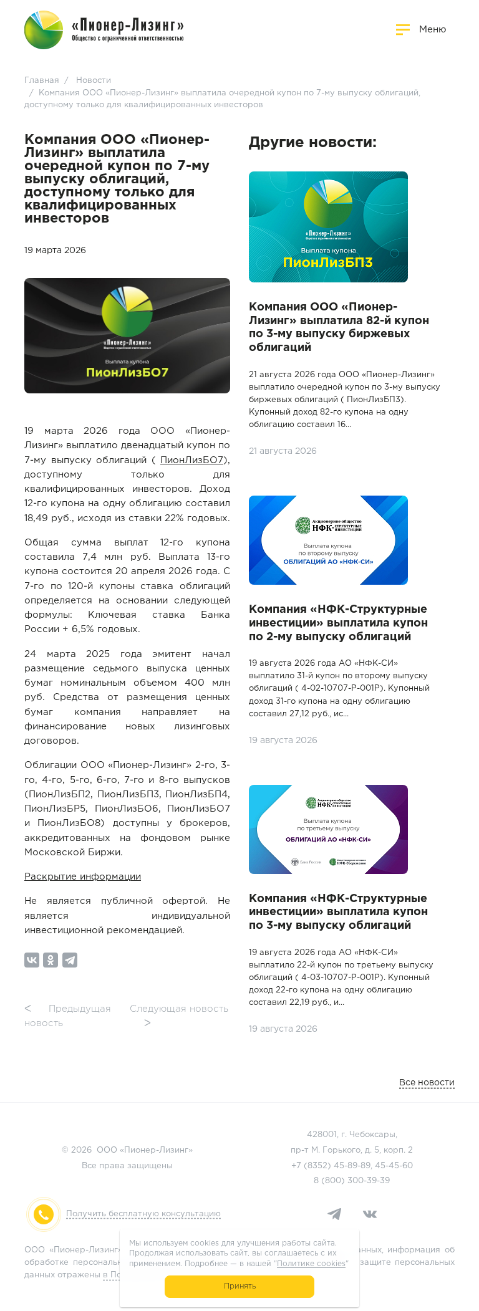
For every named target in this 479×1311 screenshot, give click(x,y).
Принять (240, 1286)
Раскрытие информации (82, 877)
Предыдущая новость (67, 1016)
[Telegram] (69, 960)
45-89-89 (352, 1166)
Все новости (427, 1083)
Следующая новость (179, 1016)
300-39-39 (368, 1181)
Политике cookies (311, 1264)
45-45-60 (394, 1166)
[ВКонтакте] (31, 960)
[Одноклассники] (50, 960)
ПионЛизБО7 (191, 460)
